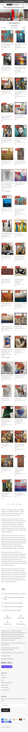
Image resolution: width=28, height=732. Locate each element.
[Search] (4, 4)
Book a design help (14, 23)
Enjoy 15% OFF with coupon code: (12, 1)
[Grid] (24, 28)
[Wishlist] (21, 4)
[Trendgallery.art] (13, 4)
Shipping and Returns (6, 682)
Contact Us (4, 677)
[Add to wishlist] (11, 32)
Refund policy (4, 685)
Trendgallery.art (7, 727)
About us (3, 675)
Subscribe (5, 710)
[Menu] (1, 4)
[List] (26, 28)
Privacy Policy (4, 687)
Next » (20, 504)
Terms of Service (5, 690)
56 (16, 504)
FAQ (2, 680)
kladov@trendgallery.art (7, 658)
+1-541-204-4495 (5, 655)
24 (11, 504)
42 (13, 504)
